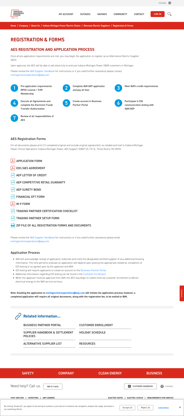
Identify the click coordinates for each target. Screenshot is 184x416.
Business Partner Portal (93, 270)
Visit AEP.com (17, 397)
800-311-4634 (52, 386)
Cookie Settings (163, 407)
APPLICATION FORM (29, 161)
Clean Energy (110, 373)
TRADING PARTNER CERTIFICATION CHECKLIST (47, 211)
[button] (66, 14)
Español (163, 3)
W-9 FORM (23, 204)
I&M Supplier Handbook (42, 71)
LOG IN (157, 14)
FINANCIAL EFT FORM (30, 197)
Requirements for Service (160, 397)
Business (154, 373)
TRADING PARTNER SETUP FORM (37, 218)
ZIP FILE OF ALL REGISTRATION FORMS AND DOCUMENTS (53, 225)
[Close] (180, 407)
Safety (28, 373)
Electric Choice (135, 397)
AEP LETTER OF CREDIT (31, 175)
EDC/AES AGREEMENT (30, 168)
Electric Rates (115, 397)
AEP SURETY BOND (28, 190)
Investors (33, 397)
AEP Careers (49, 397)
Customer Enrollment (94, 274)
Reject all (145, 407)
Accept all (127, 407)
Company (66, 373)
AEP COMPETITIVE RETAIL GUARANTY (40, 182)
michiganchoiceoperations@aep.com (30, 74)
